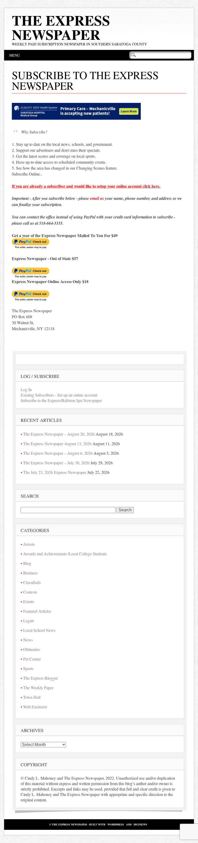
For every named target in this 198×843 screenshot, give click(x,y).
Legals (28, 620)
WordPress (116, 824)
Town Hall (31, 697)
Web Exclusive (35, 706)
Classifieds (32, 582)
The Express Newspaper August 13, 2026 (57, 443)
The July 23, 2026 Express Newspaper (54, 472)
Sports (28, 668)
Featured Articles (37, 611)
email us (97, 198)
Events (28, 601)
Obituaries (31, 649)
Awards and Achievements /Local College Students (65, 553)
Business (30, 572)
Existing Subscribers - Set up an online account (59, 395)
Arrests (29, 544)
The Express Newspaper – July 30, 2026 (56, 462)
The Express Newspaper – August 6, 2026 (58, 453)
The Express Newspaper (61, 27)
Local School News (39, 630)
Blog (27, 563)
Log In (26, 389)
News (28, 639)
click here (151, 186)
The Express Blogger (40, 678)
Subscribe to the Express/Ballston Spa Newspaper (61, 400)
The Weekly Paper (38, 687)
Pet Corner (32, 659)
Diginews (140, 824)
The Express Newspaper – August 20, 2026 (59, 434)
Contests (30, 592)
